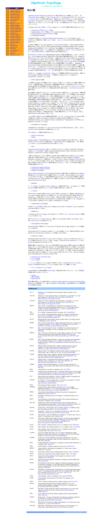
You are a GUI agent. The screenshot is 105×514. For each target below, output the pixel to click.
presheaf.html (13, 51)
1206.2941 (68, 297)
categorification (32, 76)
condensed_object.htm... (16, 28)
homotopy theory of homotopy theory (41, 256)
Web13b (35, 180)
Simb (77, 103)
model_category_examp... (16, 30)
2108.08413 (41, 412)
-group (33, 275)
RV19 (65, 240)
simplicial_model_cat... (15, 11)
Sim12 (32, 58)
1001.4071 (75, 481)
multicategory (31, 208)
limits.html (12, 44)
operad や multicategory (37, 135)
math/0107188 (59, 416)
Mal (38, 119)
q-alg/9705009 (70, 308)
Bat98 (64, 118)
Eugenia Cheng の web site (38, 68)
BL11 (76, 61)
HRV (44, 238)
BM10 (32, 50)
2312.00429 (41, 293)
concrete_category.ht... (15, 34)
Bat (80, 193)
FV (41, 152)
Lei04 (63, 141)
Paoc (36, 220)
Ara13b (30, 129)
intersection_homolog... (15, 39)
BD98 (45, 140)
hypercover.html (13, 45)
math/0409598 (66, 498)
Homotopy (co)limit (74, 214)
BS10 (61, 59)
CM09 (76, 157)
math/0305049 (63, 421)
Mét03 (79, 195)
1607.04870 (45, 461)
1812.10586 (67, 369)
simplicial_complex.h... (15, 31)
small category (51, 270)
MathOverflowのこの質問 (42, 51)
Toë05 (37, 106)
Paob (34, 226)
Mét (64, 197)
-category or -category (41, 267)
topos (41, 56)
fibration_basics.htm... (15, 55)
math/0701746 (70, 446)
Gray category (80, 175)
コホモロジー (69, 59)
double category (46, 219)
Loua (77, 262)
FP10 (33, 113)
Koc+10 (39, 141)
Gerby (39, 22)
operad (44, 101)
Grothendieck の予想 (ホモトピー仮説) (42, 30)
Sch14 (82, 40)
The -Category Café (52, 17)
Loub (70, 262)
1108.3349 (61, 378)
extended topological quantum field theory (42, 33)
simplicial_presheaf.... (15, 50)
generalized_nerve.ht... (15, 41)
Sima (38, 214)
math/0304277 (70, 356)
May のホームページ (65, 101)
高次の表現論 (35, 276)
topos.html (12, 22)
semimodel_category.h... (16, 9)
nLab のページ (69, 50)
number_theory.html (14, 19)
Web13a (30, 180)
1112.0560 (40, 397)
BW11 (82, 178)
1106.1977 (70, 507)
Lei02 (38, 97)
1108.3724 (44, 495)
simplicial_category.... (15, 42)
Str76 (53, 193)
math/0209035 (71, 312)
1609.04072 (50, 457)
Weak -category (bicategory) (36, 173)
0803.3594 (41, 349)
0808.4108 (44, 374)
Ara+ (62, 200)
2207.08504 (77, 427)
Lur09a (56, 56)
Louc (73, 262)
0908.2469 (41, 331)
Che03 (34, 141)
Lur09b (30, 40)
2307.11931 (58, 430)
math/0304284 (71, 352)
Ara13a (57, 127)
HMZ (69, 206)
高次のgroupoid (35, 278)
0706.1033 (44, 405)
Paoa (30, 220)
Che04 (30, 141)
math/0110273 (41, 479)
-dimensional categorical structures (40, 167)
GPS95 (77, 159)
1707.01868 (73, 454)
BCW (39, 180)
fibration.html (13, 48)
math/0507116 (64, 409)
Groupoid (30, 270)
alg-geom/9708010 (67, 476)
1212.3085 (68, 302)
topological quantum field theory (59, 281)
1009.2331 (50, 444)
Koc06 (69, 110)
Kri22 (51, 143)
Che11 (73, 116)
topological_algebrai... (15, 25)
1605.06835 (76, 452)
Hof (62, 161)
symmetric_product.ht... (15, 12)
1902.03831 (47, 467)
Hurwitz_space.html (14, 17)
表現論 (81, 270)
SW (75, 149)
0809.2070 (67, 361)
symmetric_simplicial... (15, 37)
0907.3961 (41, 367)
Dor (37, 231)
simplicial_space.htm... (15, 16)
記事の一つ (45, 27)
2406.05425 (76, 424)
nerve (50, 245)
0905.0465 (47, 440)
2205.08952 (58, 400)
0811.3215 (53, 393)
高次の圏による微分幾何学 (67, 283)
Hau (30, 65)
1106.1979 (53, 321)
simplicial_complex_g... (15, 36)
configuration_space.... (15, 14)
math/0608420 (59, 342)
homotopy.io (73, 240)
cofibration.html (13, 47)
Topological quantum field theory (36, 15)
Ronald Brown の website (35, 54)
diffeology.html (13, 33)
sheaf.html (12, 53)
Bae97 (61, 44)
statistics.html (13, 20)
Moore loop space (77, 88)
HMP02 (41, 206)
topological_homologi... (15, 26)
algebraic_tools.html (14, 23)
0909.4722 (57, 503)
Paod (33, 220)
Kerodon (67, 19)
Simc (37, 59)
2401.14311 (63, 385)
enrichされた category (50, 73)
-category (49, 187)
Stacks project (31, 20)
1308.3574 (66, 472)
